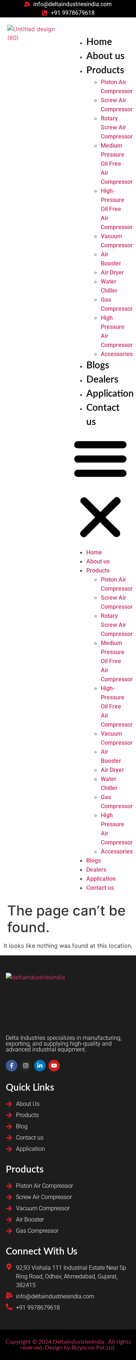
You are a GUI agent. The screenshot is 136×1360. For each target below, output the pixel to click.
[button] (100, 488)
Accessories (117, 354)
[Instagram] (26, 1065)
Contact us (100, 887)
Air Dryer (112, 272)
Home (99, 42)
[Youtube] (54, 1065)
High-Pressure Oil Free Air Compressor (117, 209)
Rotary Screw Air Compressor (117, 127)
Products (105, 70)
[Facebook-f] (11, 1065)
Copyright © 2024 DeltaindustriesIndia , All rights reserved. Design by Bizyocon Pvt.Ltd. (68, 1345)
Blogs (97, 365)
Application (110, 393)
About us (105, 56)
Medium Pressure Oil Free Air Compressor (117, 163)
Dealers (102, 379)
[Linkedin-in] (40, 1065)
